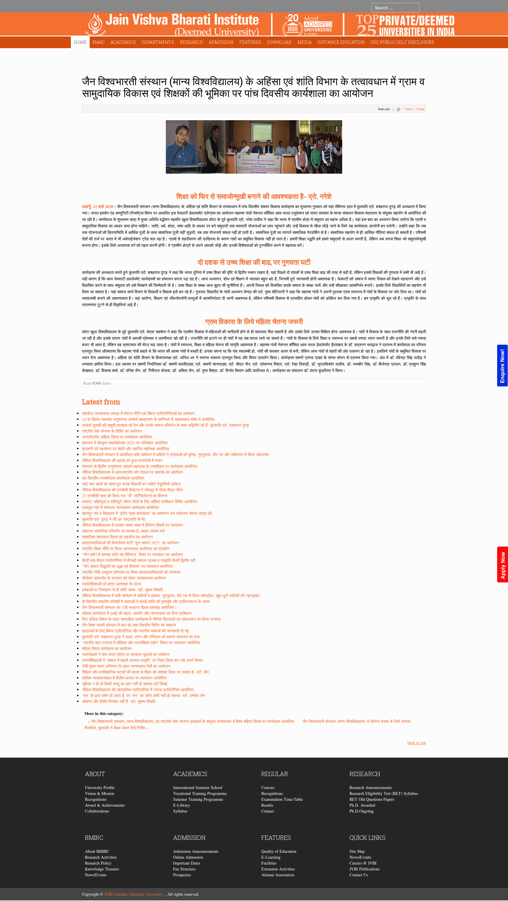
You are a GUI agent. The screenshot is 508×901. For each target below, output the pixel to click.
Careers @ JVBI (363, 863)
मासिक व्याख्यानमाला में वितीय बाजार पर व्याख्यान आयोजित (124, 678)
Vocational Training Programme (200, 793)
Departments (158, 42)
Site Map (357, 851)
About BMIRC (97, 851)
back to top (416, 742)
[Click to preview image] (254, 146)
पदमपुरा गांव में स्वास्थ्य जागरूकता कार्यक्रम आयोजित (120, 507)
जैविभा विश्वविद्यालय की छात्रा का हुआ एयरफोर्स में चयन (122, 460)
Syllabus (180, 811)
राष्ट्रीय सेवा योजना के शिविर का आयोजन (112, 431)
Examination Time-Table (282, 799)
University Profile (100, 787)
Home (80, 42)
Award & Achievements (105, 805)
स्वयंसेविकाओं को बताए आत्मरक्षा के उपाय (111, 584)
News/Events (95, 874)
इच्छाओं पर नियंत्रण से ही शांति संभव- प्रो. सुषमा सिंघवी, (123, 589)
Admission (221, 42)
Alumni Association (277, 874)
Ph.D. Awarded (362, 805)
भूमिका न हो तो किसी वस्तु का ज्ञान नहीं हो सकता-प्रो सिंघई (124, 683)
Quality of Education (278, 851)
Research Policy (98, 863)
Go (425, 7)
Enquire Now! (502, 366)
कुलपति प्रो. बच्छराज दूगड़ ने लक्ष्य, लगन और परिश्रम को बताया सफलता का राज (141, 636)
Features (250, 42)
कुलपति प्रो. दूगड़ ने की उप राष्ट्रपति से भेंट (114, 519)
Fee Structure (184, 869)
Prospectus (182, 874)
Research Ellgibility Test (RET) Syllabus (384, 793)
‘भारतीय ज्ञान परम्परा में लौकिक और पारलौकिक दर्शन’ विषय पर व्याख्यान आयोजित (141, 642)
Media (305, 42)
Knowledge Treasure (102, 869)
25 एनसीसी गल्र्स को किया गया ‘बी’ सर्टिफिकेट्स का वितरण (125, 495)
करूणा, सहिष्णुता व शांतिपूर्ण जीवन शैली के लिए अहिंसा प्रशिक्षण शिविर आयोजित (139, 501)
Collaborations (97, 811)
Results (267, 805)
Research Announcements (371, 787)
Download (279, 42)
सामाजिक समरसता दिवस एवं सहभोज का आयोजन (117, 537)
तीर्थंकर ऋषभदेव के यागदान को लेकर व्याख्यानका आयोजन (124, 578)
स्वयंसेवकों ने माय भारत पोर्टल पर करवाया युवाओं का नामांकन (125, 654)
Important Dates (186, 863)
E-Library (181, 805)
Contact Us (359, 874)
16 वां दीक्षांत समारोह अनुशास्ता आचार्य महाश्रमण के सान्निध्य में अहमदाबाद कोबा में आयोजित (148, 419)
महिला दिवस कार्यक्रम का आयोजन (107, 648)
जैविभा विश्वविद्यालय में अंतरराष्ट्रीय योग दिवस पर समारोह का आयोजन (132, 472)
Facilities (268, 863)
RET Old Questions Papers (372, 799)
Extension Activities (278, 869)
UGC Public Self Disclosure (402, 42)
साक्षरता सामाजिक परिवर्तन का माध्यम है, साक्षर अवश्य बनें (123, 531)
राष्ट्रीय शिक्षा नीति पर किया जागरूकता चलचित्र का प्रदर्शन (125, 548)
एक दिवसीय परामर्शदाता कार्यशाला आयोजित (113, 478)
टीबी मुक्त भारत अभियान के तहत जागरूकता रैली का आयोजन (126, 666)
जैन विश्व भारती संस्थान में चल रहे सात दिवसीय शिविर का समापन (129, 625)
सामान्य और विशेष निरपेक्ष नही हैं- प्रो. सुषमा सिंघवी (118, 701)
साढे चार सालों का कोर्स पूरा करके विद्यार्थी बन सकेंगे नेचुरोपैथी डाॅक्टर (131, 484)
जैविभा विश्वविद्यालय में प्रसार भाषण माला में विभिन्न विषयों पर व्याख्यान (132, 525)
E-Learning (270, 857)
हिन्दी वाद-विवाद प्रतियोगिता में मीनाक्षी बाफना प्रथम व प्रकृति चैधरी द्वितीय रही (138, 560)
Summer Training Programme (198, 799)
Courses (267, 787)
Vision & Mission (99, 793)
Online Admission (188, 857)
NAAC (99, 42)
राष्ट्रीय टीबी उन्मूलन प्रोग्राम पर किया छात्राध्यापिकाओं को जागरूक (131, 572)
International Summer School (197, 787)
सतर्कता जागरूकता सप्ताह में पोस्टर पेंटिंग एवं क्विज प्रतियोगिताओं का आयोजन (138, 413)
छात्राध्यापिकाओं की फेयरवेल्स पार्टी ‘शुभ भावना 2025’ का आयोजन (130, 542)
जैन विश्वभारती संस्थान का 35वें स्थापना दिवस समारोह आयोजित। (129, 607)
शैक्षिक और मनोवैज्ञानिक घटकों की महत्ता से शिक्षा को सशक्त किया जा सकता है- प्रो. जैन (145, 672)
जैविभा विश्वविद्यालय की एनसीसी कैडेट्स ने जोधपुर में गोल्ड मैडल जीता (132, 490)
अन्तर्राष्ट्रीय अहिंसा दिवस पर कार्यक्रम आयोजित (117, 437)
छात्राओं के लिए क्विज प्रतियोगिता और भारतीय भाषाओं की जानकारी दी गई (135, 631)
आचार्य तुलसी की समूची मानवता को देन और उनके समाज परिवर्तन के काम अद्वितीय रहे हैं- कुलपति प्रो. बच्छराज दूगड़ (165, 425)
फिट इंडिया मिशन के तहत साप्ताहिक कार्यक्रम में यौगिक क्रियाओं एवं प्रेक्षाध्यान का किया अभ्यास (151, 619)
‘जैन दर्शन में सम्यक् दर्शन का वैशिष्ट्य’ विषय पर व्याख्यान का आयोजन (132, 554)
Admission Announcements (195, 851)
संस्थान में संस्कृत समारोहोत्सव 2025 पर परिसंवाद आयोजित (125, 443)
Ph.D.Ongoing (362, 811)
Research (191, 42)
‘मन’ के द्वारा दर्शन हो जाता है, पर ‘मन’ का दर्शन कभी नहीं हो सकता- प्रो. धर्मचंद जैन (143, 695)
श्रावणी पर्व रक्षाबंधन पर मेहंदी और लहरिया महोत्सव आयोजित (125, 448)
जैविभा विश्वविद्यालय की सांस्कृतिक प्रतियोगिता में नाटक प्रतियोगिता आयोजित (138, 689)
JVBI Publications (365, 869)
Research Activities (101, 857)
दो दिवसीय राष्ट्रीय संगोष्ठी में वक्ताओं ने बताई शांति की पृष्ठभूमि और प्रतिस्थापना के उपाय (146, 601)
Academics (123, 42)
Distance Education (341, 42)
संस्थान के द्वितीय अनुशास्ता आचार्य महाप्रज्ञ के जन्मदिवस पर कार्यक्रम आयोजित (139, 466)
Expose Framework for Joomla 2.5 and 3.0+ (269, 25)
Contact (267, 811)
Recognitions (95, 799)
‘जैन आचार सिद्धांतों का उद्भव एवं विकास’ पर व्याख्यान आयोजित (127, 566)
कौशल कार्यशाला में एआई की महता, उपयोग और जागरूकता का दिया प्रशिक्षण (137, 613)
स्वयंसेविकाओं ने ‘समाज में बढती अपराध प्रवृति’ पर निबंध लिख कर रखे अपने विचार (142, 660)
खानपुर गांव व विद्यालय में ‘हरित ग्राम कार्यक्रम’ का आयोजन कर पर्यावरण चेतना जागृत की (147, 513)
